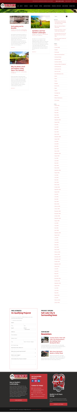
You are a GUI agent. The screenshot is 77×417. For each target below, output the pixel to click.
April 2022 (57, 182)
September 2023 (58, 153)
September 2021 (58, 189)
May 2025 (56, 129)
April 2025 (57, 131)
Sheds (56, 88)
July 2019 (56, 237)
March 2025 (57, 134)
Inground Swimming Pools (59, 54)
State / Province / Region (29, 341)
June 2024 (57, 143)
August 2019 (57, 235)
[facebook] (32, 381)
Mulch (56, 76)
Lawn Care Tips (19, 30)
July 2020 (56, 223)
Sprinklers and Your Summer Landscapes (39, 32)
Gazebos (56, 49)
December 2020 (58, 211)
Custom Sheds (57, 47)
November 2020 (58, 213)
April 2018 (57, 247)
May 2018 (56, 244)
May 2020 (56, 227)
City (12, 341)
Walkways (56, 95)
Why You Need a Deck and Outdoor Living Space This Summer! (18, 68)
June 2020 (57, 225)
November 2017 (58, 259)
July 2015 (56, 297)
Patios (56, 78)
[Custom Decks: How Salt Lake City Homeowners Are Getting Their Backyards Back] (45, 340)
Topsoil (56, 90)
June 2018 (57, 242)
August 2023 (57, 155)
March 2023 (57, 167)
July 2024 (56, 141)
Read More (13, 47)
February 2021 (57, 206)
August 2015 (57, 295)
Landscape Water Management (60, 64)
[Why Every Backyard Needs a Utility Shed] (45, 354)
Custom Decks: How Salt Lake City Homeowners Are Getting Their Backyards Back (60, 22)
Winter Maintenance (58, 97)
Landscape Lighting (58, 61)
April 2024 (57, 148)
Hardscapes (57, 52)
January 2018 (57, 254)
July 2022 (56, 175)
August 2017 (57, 266)
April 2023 (57, 165)
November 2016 (58, 278)
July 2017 (56, 268)
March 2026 (57, 117)
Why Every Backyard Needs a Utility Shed (56, 352)
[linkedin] (39, 381)
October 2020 (57, 215)
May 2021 (56, 199)
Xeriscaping (57, 100)
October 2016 (57, 280)
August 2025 (57, 122)
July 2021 (56, 194)
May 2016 (56, 292)
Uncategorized (24, 30)
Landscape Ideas (24, 29)
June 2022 (57, 177)
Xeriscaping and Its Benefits (17, 27)
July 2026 (56, 107)
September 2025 (58, 119)
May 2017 (56, 273)
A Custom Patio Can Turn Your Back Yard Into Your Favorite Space (60, 34)
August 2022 (57, 172)
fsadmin (13, 29)
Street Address (14, 334)
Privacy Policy (33, 409)
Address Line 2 (14, 338)
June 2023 (57, 160)
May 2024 (56, 146)
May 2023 (56, 163)
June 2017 (57, 271)
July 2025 (56, 124)
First (12, 325)
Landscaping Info (14, 30)
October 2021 (57, 187)
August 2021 (57, 191)
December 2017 (58, 256)
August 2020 (57, 220)
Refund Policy (39, 409)
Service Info (57, 85)
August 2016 (57, 285)
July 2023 (56, 158)
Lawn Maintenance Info (59, 73)
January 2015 (57, 302)
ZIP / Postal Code (14, 345)
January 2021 (57, 208)
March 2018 (57, 249)
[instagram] (36, 381)
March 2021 (57, 203)
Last (25, 325)
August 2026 (57, 105)
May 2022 (56, 179)
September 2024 (58, 136)
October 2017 (57, 261)
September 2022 (58, 170)
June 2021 (57, 196)
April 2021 (57, 201)
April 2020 (57, 230)
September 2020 (58, 218)
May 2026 (56, 112)
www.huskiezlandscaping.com (38, 396)
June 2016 (57, 290)
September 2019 (58, 232)
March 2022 (57, 184)
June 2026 (57, 110)
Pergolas (56, 83)
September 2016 (58, 283)
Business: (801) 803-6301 (38, 392)
